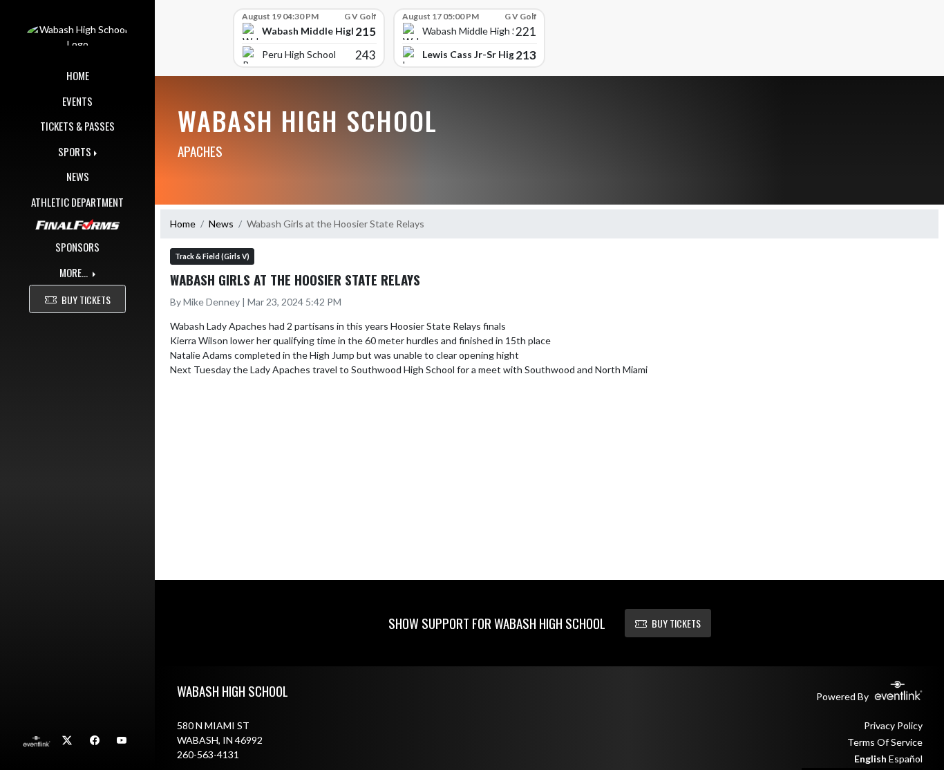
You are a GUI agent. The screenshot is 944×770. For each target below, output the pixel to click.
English (870, 758)
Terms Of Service (885, 742)
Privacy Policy (893, 725)
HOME (77, 75)
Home (183, 223)
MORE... (74, 272)
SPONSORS (77, 246)
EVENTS (77, 101)
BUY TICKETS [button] (86, 299)
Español (906, 758)
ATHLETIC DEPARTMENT (77, 201)
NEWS (77, 176)
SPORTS (74, 151)
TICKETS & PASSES (77, 125)
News (221, 223)
